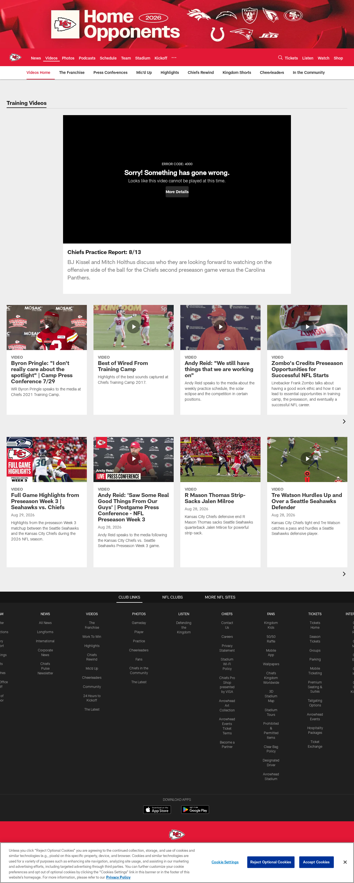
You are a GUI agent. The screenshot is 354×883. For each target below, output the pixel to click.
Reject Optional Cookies (270, 862)
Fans (139, 659)
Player (139, 632)
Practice (139, 641)
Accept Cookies (316, 862)
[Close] (345, 862)
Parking (315, 659)
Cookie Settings (225, 862)
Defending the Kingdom (183, 627)
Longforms (45, 632)
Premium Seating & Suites (315, 686)
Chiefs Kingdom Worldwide (271, 677)
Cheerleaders (91, 677)
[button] (177, 191)
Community (92, 686)
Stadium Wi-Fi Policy (227, 663)
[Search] (280, 57)
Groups (315, 650)
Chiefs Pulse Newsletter (45, 668)
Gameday (139, 623)
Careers (227, 636)
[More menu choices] (174, 57)
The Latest (92, 709)
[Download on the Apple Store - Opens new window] (157, 810)
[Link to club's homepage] (15, 57)
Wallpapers (271, 664)
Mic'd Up (92, 668)
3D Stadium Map (271, 696)
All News (45, 623)
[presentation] (345, 422)
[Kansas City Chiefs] (177, 835)
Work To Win (91, 636)
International (45, 641)
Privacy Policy (118, 877)
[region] (177, 862)
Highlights (92, 646)
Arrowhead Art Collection (227, 705)
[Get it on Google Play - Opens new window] (195, 812)
